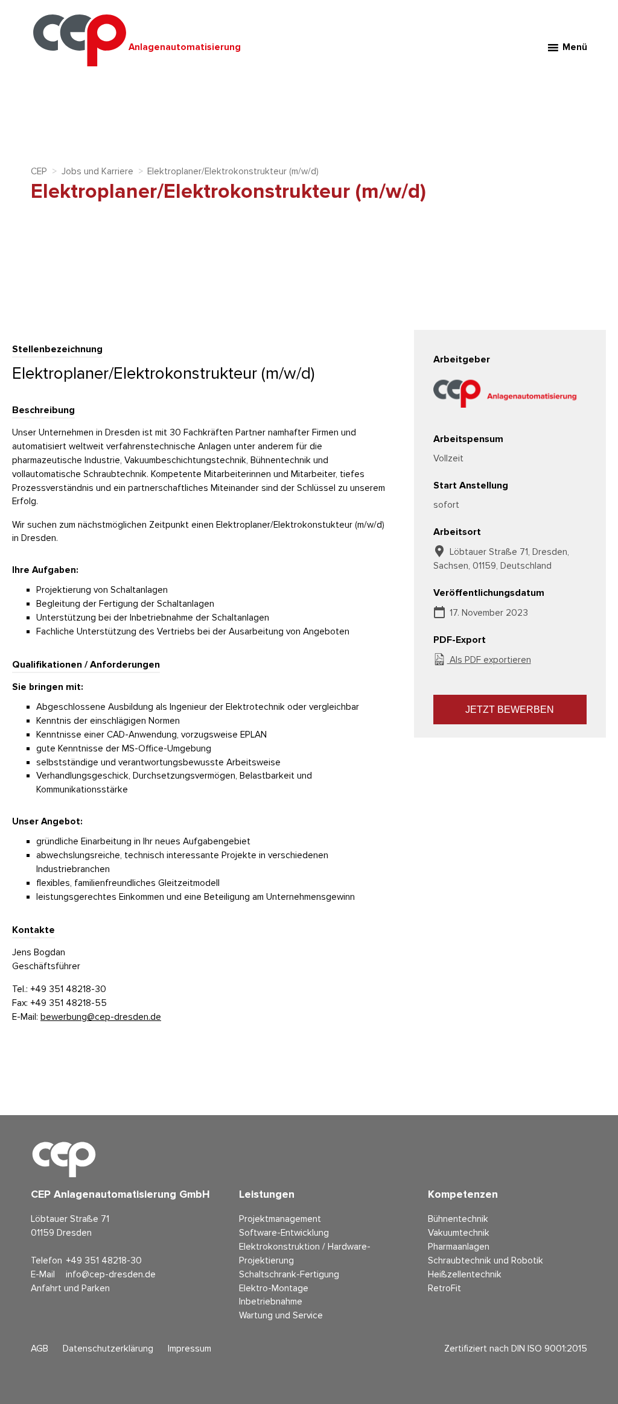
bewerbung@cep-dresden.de (100, 1017)
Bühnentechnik (458, 1219)
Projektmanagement (280, 1219)
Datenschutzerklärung (108, 1349)
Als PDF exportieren (489, 660)
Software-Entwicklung (284, 1233)
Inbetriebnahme (270, 1302)
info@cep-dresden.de (111, 1274)
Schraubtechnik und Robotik (485, 1260)
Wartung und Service (281, 1315)
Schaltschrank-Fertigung (289, 1274)
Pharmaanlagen (458, 1247)
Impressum (189, 1349)
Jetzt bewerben (509, 709)
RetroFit (444, 1288)
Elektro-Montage (273, 1288)
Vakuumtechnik (458, 1233)
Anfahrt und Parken (70, 1288)
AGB (39, 1349)
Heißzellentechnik (465, 1274)
